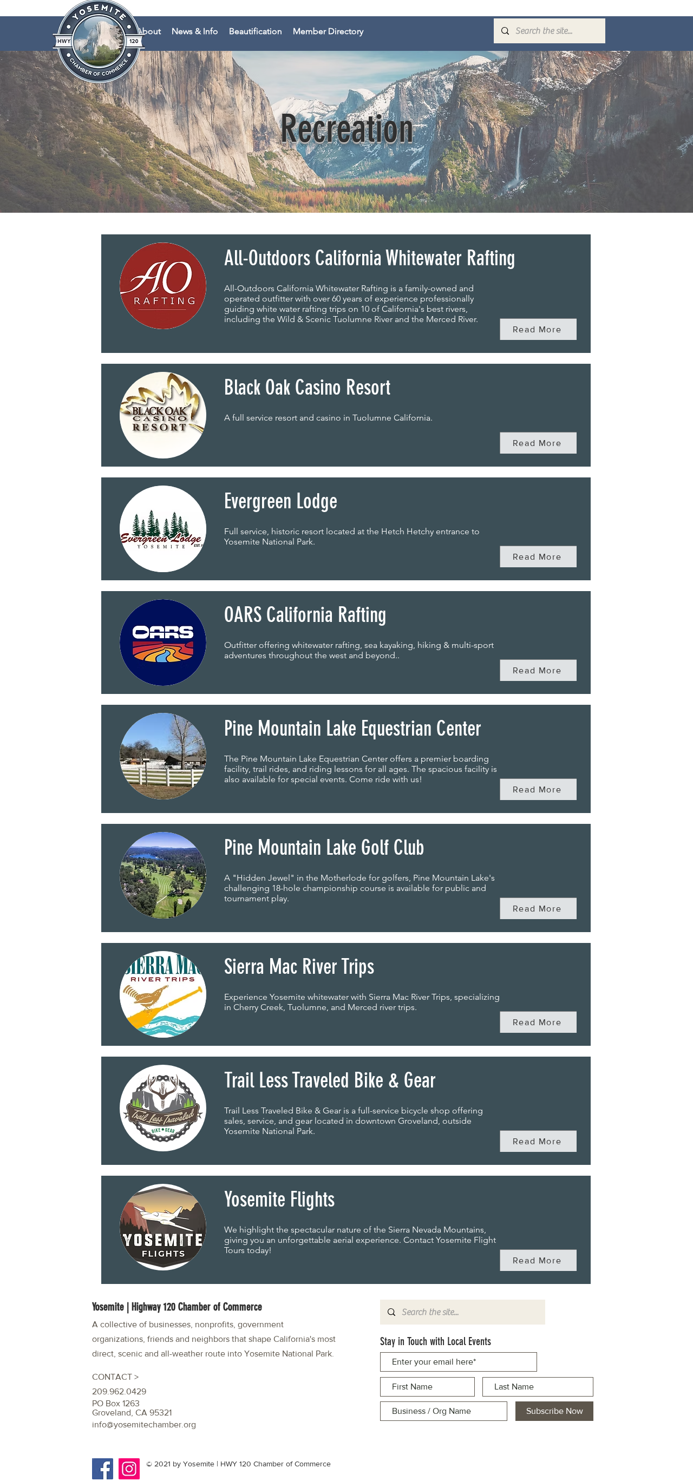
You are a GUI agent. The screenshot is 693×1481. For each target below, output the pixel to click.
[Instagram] (129, 1468)
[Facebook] (102, 1468)
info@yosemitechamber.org (144, 1424)
